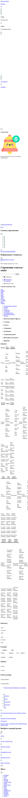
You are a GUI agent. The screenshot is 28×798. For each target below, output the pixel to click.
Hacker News (7, 785)
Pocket (5, 796)
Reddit (5, 783)
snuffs (2, 298)
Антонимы (7, 311)
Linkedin (6, 780)
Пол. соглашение (10, 723)
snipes (2, 302)
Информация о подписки (7, 259)
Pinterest (6, 779)
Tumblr (5, 789)
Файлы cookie (4, 725)
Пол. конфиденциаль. (21, 723)
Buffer (5, 786)
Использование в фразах (10, 306)
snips (2, 289)
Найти (17, 274)
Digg (5, 787)
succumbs (3, 300)
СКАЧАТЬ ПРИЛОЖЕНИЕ (8, 251)
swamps (3, 299)
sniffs (2, 292)
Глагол (5, 308)
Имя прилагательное (9, 314)
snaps (2, 295)
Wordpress (6, 794)
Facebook (6, 775)
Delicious (6, 792)
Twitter (5, 776)
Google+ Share (7, 782)
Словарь (6, 307)
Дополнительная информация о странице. (15, 687)
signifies (3, 291)
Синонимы (7, 310)
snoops (2, 296)
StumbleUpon (7, 790)
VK (5, 778)
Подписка (3, 723)
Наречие (6, 315)
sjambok (3, 303)
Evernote (6, 793)
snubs (2, 293)
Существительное (8, 313)
